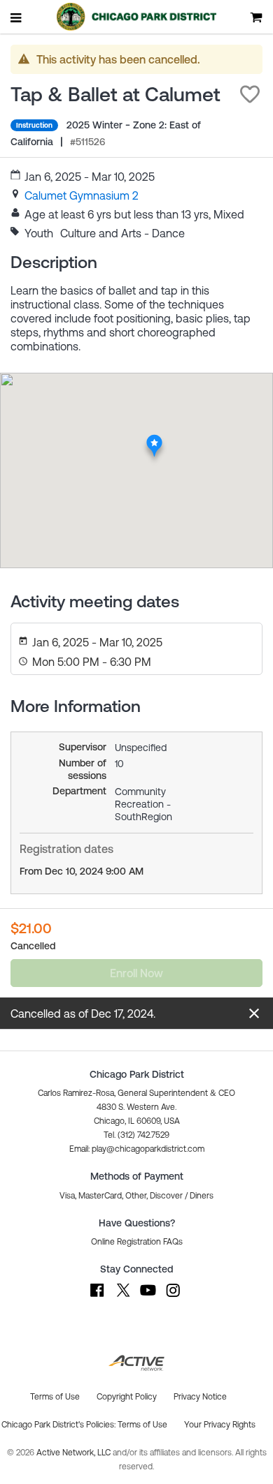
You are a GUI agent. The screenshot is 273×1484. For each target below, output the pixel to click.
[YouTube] (148, 1297)
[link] (81, 195)
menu (17, 17)
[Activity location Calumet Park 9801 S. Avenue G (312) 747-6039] (154, 437)
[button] (250, 94)
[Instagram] (173, 1297)
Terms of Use (142, 1425)
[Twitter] (122, 1297)
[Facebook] (97, 1297)
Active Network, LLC (74, 1452)
